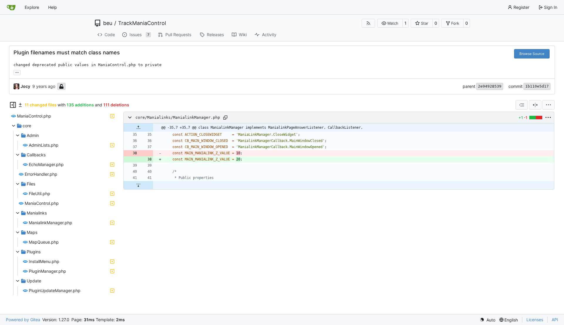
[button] (390, 23)
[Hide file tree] (13, 105)
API (555, 319)
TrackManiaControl (142, 23)
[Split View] (535, 105)
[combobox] (522, 105)
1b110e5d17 (537, 86)
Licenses (534, 319)
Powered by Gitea (23, 319)
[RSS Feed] (368, 23)
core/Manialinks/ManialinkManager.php (177, 117)
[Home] (11, 7)
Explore (32, 7)
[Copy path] (225, 117)
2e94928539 (489, 86)
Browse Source (531, 53)
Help (52, 7)
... (17, 72)
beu (107, 23)
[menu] (548, 105)
